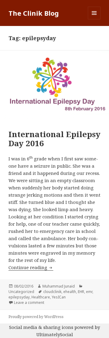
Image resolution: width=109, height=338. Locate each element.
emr (89, 291)
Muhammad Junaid (58, 286)
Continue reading (30, 267)
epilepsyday (19, 297)
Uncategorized (21, 291)
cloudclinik (52, 291)
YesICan (59, 297)
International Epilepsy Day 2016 (54, 139)
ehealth (69, 291)
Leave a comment (29, 302)
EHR (81, 291)
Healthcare (40, 297)
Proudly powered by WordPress (36, 316)
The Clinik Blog (33, 13)
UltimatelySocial (54, 334)
